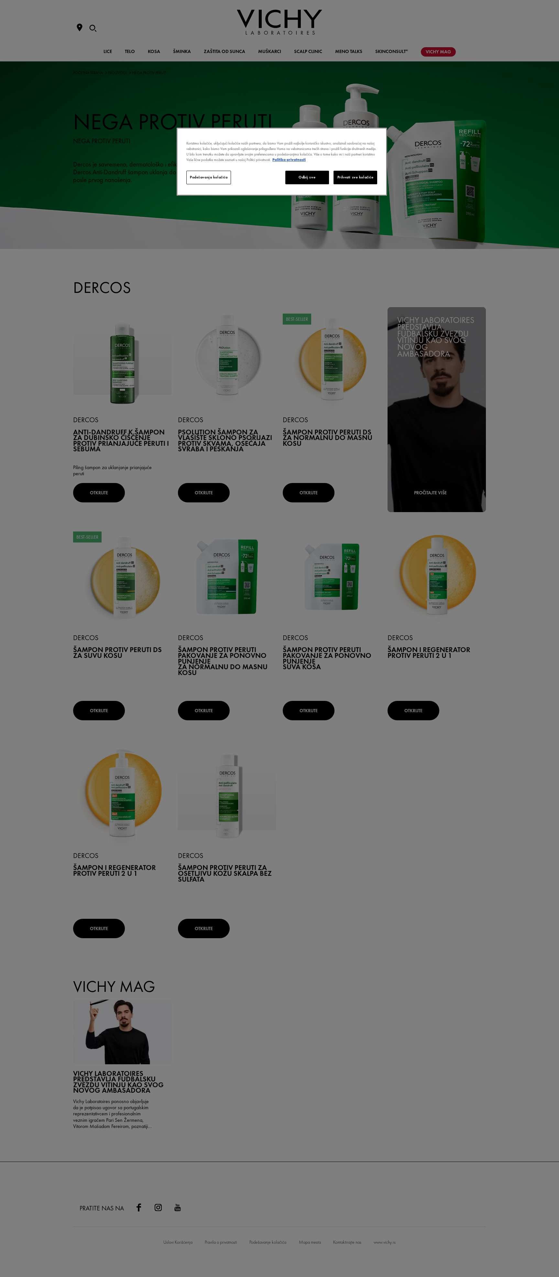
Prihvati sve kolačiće (355, 177)
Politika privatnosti (289, 159)
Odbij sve (307, 177)
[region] (282, 162)
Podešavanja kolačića (208, 177)
